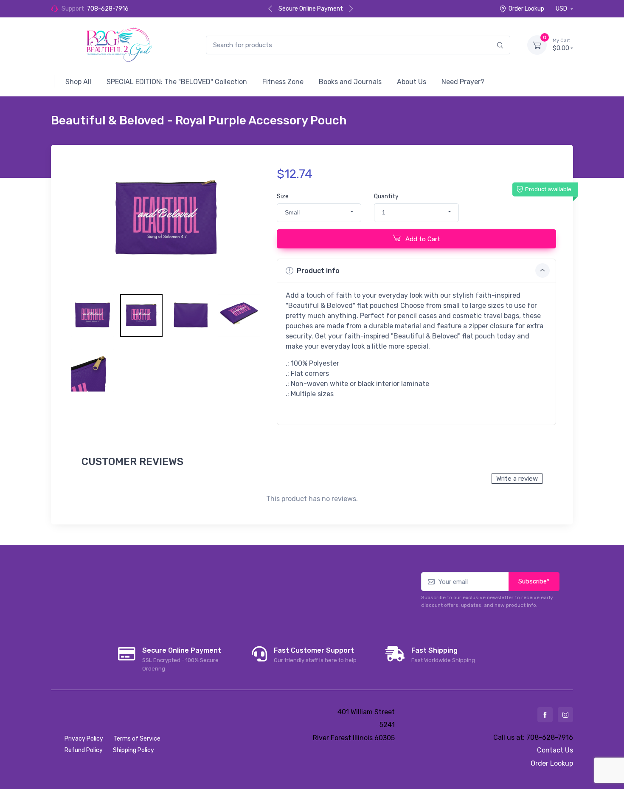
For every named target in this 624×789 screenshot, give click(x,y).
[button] (319, 212)
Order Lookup (526, 8)
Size (283, 196)
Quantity (386, 196)
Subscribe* (534, 581)
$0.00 (561, 45)
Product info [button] (318, 271)
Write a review (517, 478)
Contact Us (555, 750)
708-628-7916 (108, 8)
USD (562, 8)
